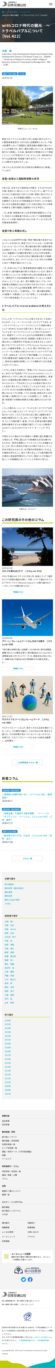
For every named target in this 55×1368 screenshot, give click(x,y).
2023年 (8, 1032)
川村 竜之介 (10, 979)
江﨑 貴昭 (9, 971)
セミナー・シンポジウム (12, 1202)
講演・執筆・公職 (9, 1175)
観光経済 (8, 895)
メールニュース (8, 1236)
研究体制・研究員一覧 (11, 1171)
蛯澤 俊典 (9, 952)
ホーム (7, 12)
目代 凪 (8, 998)
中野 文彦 (9, 925)
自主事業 (5, 1121)
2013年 (8, 1070)
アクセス (31, 1236)
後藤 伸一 (9, 960)
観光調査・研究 (8, 1131)
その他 (21, 74)
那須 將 (8, 983)
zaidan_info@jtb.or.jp (43, 1337)
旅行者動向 (9, 884)
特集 (4, 1155)
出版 (4, 1185)
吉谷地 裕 (9, 967)
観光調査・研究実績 (10, 1140)
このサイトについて (27, 1304)
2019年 (8, 1047)
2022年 (8, 1036)
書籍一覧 (5, 1194)
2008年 (8, 1090)
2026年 (8, 1020)
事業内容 (5, 1115)
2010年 (8, 1082)
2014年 (8, 1066)
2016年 (8, 1059)
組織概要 (5, 1227)
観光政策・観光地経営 (11, 790)
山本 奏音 (9, 1002)
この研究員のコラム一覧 (27, 762)
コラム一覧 (27, 858)
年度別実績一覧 (8, 1144)
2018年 (8, 1051)
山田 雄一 (9, 921)
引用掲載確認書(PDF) (27, 1340)
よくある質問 (7, 1232)
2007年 (8, 1094)
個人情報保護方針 (8, 1301)
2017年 (8, 1055)
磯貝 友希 (9, 987)
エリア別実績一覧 (9, 1148)
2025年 (8, 1024)
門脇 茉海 (9, 975)
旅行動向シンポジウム (11, 1210)
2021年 (8, 1039)
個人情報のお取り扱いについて (28, 1301)
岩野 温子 (9, 991)
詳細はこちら (18, 592)
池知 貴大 (9, 948)
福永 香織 (9, 964)
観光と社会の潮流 (9, 74)
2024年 (8, 1028)
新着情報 (31, 1227)
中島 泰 (7, 50)
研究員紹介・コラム (17, 12)
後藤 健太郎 (10, 956)
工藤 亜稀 (9, 995)
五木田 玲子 (10, 936)
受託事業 (5, 1124)
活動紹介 (31, 1222)
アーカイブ (6, 1158)
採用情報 (5, 1241)
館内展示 (5, 1222)
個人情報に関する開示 (10, 1304)
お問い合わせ (33, 1232)
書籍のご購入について (11, 1191)
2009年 (8, 1086)
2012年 (8, 1074)
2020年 (8, 1043)
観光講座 (5, 1207)
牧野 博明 (9, 944)
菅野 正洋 (9, 933)
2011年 (8, 1078)
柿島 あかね (10, 929)
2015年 (8, 1063)
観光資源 (8, 892)
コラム (27, 12)
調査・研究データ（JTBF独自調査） (17, 1151)
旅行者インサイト (9, 1137)
